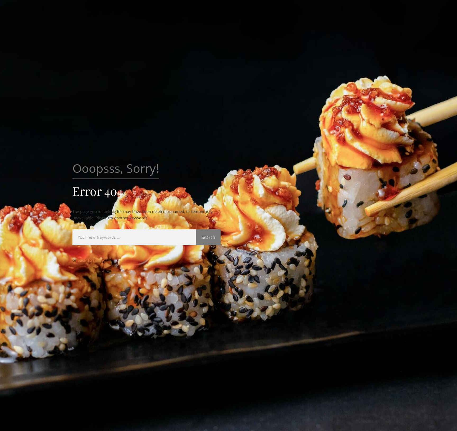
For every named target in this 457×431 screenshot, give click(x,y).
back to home (90, 260)
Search (208, 237)
